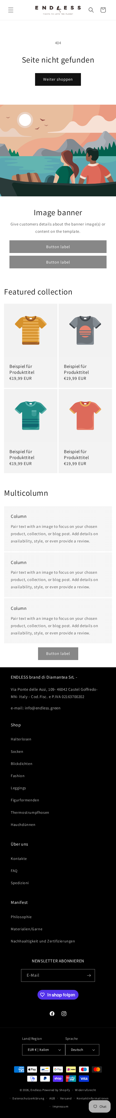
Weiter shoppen (58, 79)
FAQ (14, 870)
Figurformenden (25, 800)
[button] (11, 10)
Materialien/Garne (26, 928)
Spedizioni (20, 882)
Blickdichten (21, 763)
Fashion (18, 775)
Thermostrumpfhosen (30, 812)
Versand (66, 1098)
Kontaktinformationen (92, 1098)
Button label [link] (58, 246)
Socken (17, 751)
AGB (52, 1098)
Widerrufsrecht (85, 1090)
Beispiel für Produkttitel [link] (21, 369)
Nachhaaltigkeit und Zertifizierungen (43, 941)
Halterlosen (21, 739)
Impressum (60, 1106)
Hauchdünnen (23, 824)
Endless (36, 1090)
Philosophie (21, 916)
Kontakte (19, 858)
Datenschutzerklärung (28, 1098)
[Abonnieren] (89, 975)
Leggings (18, 787)
